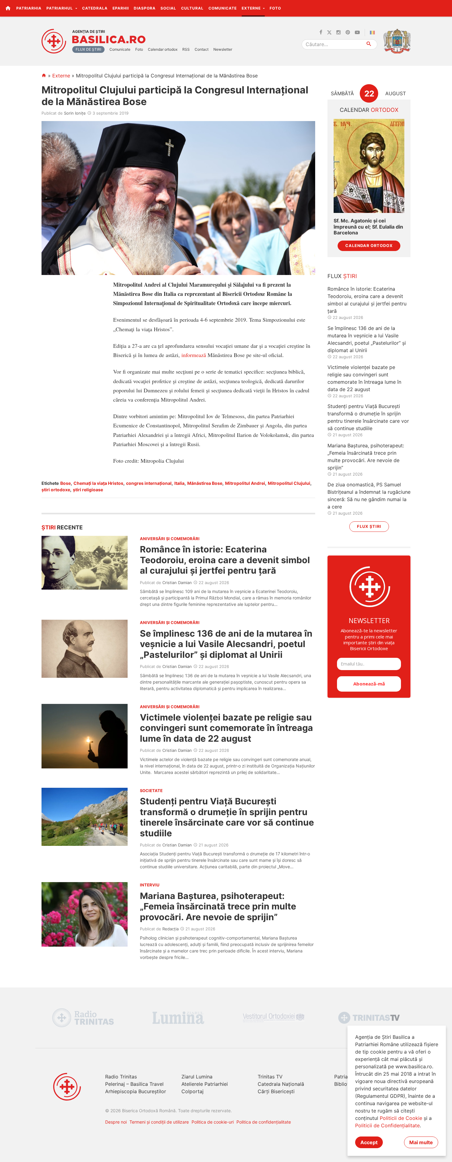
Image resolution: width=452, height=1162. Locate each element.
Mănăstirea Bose (204, 483)
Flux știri (369, 526)
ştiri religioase (88, 489)
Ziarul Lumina (196, 1077)
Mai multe (421, 1142)
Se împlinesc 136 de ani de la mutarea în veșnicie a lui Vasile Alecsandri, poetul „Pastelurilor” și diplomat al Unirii (226, 644)
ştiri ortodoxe (56, 489)
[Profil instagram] (338, 32)
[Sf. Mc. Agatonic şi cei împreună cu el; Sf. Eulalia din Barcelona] (369, 166)
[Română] (373, 32)
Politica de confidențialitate (263, 1122)
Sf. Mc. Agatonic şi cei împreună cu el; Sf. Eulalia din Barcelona (368, 226)
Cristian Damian (177, 582)
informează (193, 355)
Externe (61, 76)
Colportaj (192, 1091)
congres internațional (149, 483)
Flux (342, 276)
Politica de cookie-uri (213, 1122)
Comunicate (222, 8)
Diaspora (145, 8)
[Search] (369, 44)
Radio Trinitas (121, 1077)
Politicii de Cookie (401, 1118)
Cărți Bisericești (276, 1091)
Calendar (369, 110)
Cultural (192, 8)
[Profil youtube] (357, 32)
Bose (65, 483)
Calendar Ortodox (369, 245)
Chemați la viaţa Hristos (98, 483)
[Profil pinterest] (347, 32)
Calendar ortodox (162, 49)
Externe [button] (252, 8)
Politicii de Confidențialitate (387, 1125)
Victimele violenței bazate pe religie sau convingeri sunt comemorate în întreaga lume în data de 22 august (226, 728)
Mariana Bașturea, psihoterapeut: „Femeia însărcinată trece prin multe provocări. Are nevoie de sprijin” (218, 906)
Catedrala (95, 8)
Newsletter (222, 49)
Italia (179, 483)
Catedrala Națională (281, 1084)
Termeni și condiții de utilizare (159, 1122)
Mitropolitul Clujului (289, 483)
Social (168, 8)
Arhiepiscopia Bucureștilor (135, 1091)
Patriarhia (29, 8)
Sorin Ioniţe (75, 113)
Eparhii (121, 8)
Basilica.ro (108, 40)
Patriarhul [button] (60, 8)
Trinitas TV (270, 1077)
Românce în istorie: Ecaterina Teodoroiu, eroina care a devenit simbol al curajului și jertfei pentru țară (225, 560)
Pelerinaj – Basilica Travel (134, 1084)
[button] (444, 8)
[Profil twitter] (329, 32)
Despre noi (116, 1122)
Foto (275, 8)
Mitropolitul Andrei (245, 483)
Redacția (170, 928)
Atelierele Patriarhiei (204, 1084)
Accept (369, 1142)
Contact (201, 49)
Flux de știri (88, 49)
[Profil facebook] (320, 32)
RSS (186, 49)
